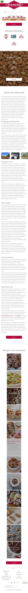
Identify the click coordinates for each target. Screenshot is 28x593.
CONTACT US (18, 572)
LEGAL (19, 571)
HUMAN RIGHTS (19, 577)
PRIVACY (6, 572)
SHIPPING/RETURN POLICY (6, 577)
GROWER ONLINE (6, 571)
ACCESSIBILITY (19, 574)
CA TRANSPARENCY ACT (6, 576)
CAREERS (6, 574)
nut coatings (18, 315)
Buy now (14, 24)
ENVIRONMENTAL (6, 579)
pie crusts (11, 315)
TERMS (19, 576)
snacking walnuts (5, 315)
